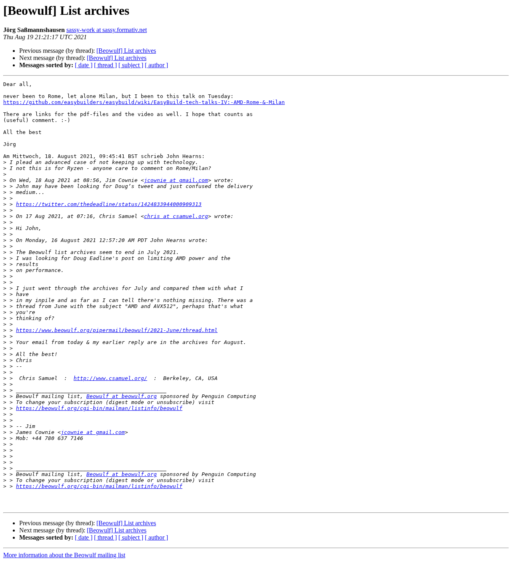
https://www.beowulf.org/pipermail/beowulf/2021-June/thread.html (117, 330)
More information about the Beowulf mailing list (64, 555)
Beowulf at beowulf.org (121, 396)
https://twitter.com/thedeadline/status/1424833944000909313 (109, 204)
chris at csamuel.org (176, 216)
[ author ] (156, 65)
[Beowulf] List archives (126, 50)
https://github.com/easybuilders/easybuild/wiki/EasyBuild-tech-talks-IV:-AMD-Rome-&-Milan (144, 102)
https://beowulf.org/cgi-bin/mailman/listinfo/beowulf (99, 408)
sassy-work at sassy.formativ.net (106, 29)
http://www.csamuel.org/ (110, 378)
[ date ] (83, 65)
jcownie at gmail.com (176, 180)
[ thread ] (105, 65)
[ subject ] (130, 65)
